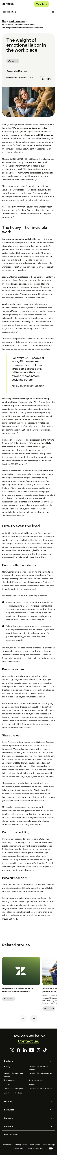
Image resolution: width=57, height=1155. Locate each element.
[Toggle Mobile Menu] (53, 4)
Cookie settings (48, 1144)
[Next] (34, 1018)
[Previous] (23, 1018)
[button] (26, 1061)
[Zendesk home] (8, 4)
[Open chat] (50, 1148)
